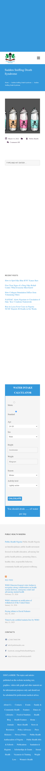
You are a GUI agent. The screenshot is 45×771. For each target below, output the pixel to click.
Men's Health (22, 724)
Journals (10, 724)
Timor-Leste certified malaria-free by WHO (22, 620)
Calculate (15, 498)
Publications (21, 744)
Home (7, 82)
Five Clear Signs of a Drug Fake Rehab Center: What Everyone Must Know (20, 286)
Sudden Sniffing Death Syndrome (21, 82)
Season (10, 470)
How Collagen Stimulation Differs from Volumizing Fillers (20, 293)
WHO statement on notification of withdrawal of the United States (18, 601)
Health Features (20, 719)
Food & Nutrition (23, 714)
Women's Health (26, 759)
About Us (7, 704)
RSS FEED (9, 580)
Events (27, 704)
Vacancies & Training (22, 754)
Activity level (13, 480)
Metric (10, 405)
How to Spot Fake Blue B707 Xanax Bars (21, 280)
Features (26, 709)
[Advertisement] (22, 24)
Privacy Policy (20, 734)
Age (9, 421)
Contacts (18, 704)
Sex (9, 432)
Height (10, 444)
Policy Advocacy (24, 729)
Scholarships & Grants (23, 749)
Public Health (33, 139)
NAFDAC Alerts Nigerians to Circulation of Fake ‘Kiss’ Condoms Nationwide (22, 300)
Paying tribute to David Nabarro (17, 611)
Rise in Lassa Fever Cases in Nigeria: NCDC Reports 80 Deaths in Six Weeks (21, 307)
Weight (10, 456)
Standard (11, 414)
